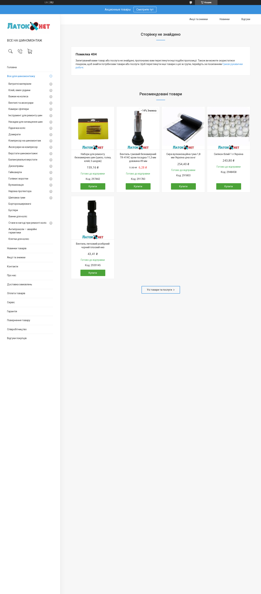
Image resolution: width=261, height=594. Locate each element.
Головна (12, 67)
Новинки (225, 19)
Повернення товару (18, 320)
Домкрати (15, 134)
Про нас (11, 275)
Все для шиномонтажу (21, 76)
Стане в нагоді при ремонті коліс (28, 222)
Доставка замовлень (19, 284)
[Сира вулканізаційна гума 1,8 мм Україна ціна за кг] (183, 128)
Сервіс (11, 302)
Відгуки (245, 19)
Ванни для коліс (18, 216)
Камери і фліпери (19, 109)
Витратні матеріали (20, 83)
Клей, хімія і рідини (19, 90)
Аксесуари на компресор (23, 147)
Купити (93, 186)
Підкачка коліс (17, 128)
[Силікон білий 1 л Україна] (228, 128)
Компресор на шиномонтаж (25, 140)
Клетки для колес (19, 239)
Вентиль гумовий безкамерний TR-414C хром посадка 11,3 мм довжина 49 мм (138, 157)
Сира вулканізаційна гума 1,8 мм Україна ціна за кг (183, 156)
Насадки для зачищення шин (26, 121)
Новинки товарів (16, 248)
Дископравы (16, 166)
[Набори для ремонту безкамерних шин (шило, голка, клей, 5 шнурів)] (92, 128)
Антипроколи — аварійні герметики (23, 231)
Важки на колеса (18, 96)
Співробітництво (17, 329)
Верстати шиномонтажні (23, 153)
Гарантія (12, 311)
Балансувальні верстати (23, 159)
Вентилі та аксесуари (21, 102)
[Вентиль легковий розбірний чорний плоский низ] (92, 217)
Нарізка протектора (20, 191)
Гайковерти (15, 172)
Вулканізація (16, 184)
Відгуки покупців (17, 338)
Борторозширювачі (20, 203)
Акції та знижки (16, 257)
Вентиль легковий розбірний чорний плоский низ (93, 245)
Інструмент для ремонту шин (25, 115)
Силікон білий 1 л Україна (228, 154)
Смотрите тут (145, 9)
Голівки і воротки (18, 178)
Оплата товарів (16, 293)
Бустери (13, 210)
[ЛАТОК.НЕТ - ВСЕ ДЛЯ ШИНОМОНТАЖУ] (30, 26)
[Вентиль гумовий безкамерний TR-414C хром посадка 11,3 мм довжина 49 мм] (138, 128)
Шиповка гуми (17, 197)
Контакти (12, 266)
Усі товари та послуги (159, 289)
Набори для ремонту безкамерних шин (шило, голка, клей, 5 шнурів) (93, 157)
